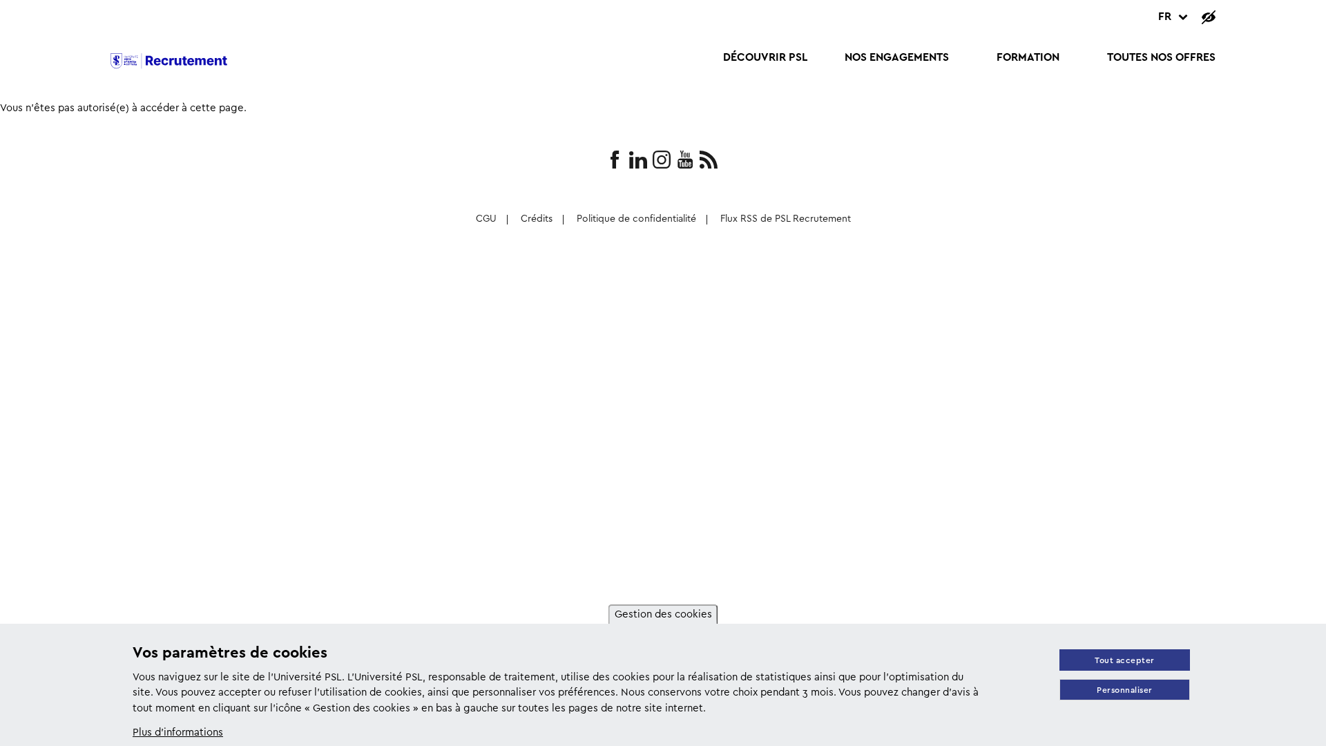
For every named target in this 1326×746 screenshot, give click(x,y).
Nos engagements (897, 58)
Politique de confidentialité (636, 219)
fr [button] (1164, 17)
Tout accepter (1125, 660)
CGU (486, 219)
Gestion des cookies (663, 614)
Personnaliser (1125, 690)
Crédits (536, 219)
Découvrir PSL (765, 58)
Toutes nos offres (1161, 58)
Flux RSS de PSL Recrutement (785, 219)
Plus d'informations (178, 732)
